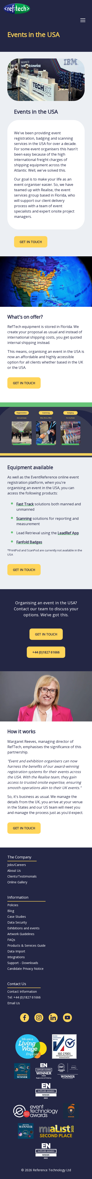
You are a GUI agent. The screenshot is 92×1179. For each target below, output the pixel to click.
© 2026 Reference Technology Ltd (46, 1170)
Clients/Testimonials (22, 876)
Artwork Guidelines (20, 934)
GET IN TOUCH (31, 242)
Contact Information (22, 991)
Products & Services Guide (26, 945)
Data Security (17, 922)
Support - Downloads (22, 963)
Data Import (16, 951)
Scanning (24, 518)
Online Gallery (17, 882)
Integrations (16, 957)
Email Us (13, 1003)
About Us (14, 870)
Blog (10, 911)
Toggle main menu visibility (82, 20)
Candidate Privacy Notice (25, 968)
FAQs (11, 940)
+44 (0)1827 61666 (46, 652)
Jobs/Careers (16, 865)
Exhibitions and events (23, 928)
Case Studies (16, 916)
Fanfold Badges (29, 542)
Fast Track (25, 504)
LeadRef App (68, 532)
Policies (12, 905)
